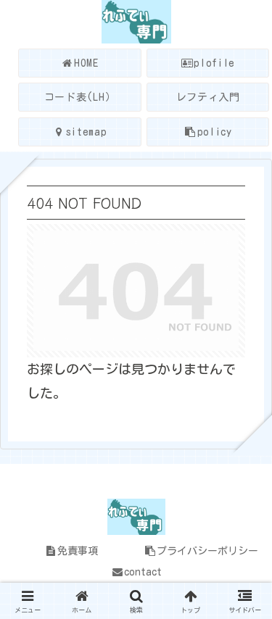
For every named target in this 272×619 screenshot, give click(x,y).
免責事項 (77, 551)
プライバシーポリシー (207, 551)
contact (143, 572)
